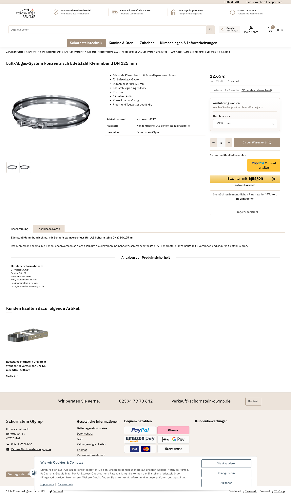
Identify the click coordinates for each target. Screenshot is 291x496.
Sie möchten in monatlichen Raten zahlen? (245, 196)
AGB (80, 439)
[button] (275, 29)
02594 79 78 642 (136, 401)
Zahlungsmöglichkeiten (91, 444)
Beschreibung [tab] (19, 229)
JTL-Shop (279, 491)
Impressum (47, 484)
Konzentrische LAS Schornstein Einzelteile (163, 125)
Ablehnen (226, 482)
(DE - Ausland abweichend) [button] (256, 90)
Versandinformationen (91, 455)
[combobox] (245, 123)
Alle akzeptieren (226, 463)
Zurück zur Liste (14, 51)
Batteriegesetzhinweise (92, 428)
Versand (235, 80)
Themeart (251, 491)
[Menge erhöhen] (228, 142)
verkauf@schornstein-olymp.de (201, 401)
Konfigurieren (226, 473)
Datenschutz (65, 484)
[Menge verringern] (213, 142)
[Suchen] (210, 29)
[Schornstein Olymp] (25, 12)
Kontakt (253, 401)
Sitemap (82, 450)
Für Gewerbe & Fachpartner (264, 2)
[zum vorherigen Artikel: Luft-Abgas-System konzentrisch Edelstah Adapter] (272, 52)
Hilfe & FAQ (231, 2)
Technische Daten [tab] (48, 229)
